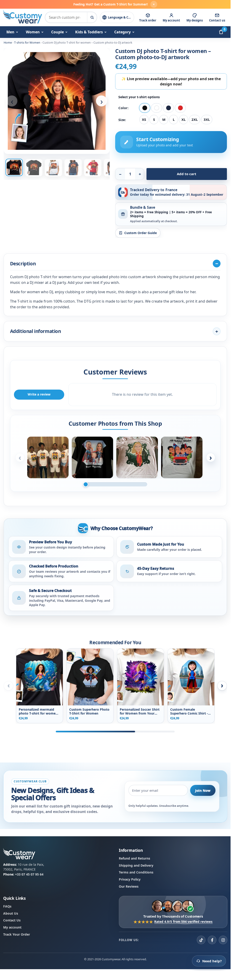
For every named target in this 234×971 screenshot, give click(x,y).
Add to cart (186, 174)
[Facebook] (212, 940)
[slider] (115, 484)
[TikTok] (201, 940)
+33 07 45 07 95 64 (29, 874)
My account (12, 927)
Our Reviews (128, 886)
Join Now (202, 790)
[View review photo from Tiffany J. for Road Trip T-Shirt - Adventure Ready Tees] (181, 457)
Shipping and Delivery (136, 865)
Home (8, 43)
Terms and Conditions (136, 872)
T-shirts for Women (27, 43)
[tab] (14, 167)
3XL (207, 119)
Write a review (39, 394)
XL (183, 119)
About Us (10, 913)
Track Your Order (16, 934)
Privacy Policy (130, 879)
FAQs (7, 906)
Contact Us (12, 920)
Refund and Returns (134, 858)
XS (144, 119)
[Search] (92, 17)
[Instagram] (223, 940)
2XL (194, 119)
